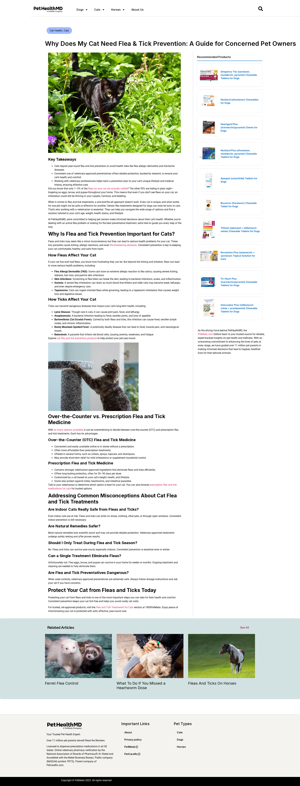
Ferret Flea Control (61, 683)
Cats (97, 9)
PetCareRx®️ (132, 754)
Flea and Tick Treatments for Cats (114, 607)
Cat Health (56, 30)
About (128, 732)
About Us (137, 9)
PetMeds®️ (131, 746)
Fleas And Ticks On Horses (212, 683)
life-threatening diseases (123, 245)
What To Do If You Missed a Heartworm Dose (141, 685)
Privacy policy (133, 739)
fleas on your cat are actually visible (108, 188)
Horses (116, 9)
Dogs (80, 9)
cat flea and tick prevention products (77, 338)
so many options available (68, 429)
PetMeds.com (205, 334)
